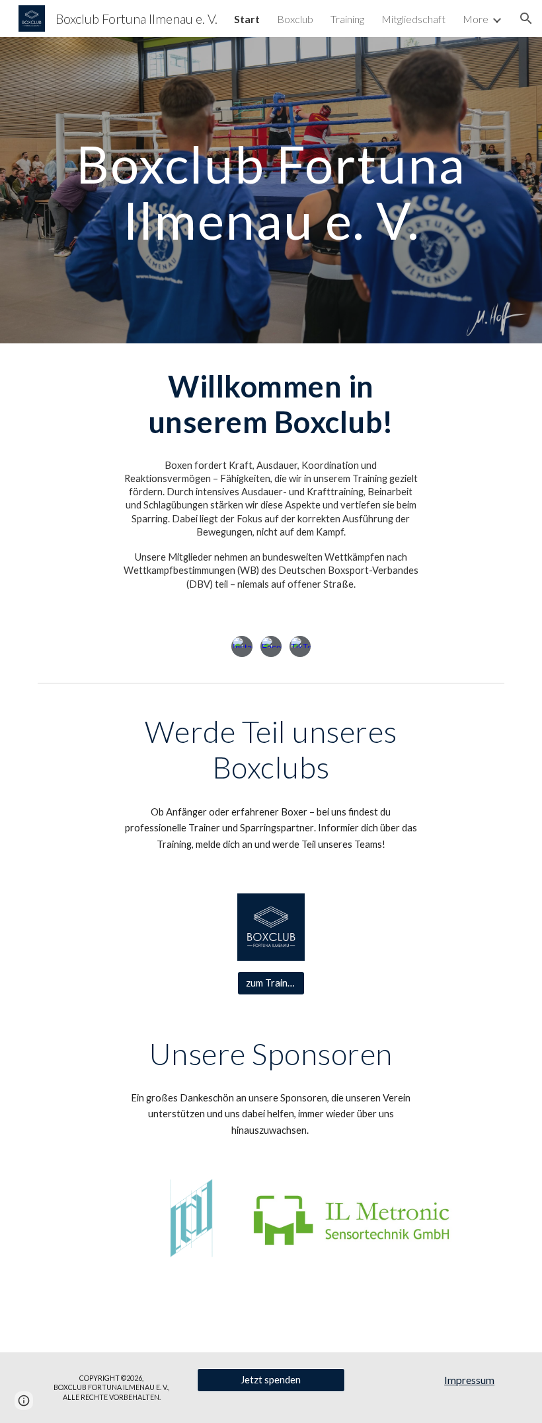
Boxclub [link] (295, 19)
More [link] (475, 19)
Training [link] (347, 19)
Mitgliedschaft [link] (413, 19)
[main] (271, 190)
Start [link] (247, 19)
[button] (526, 18)
